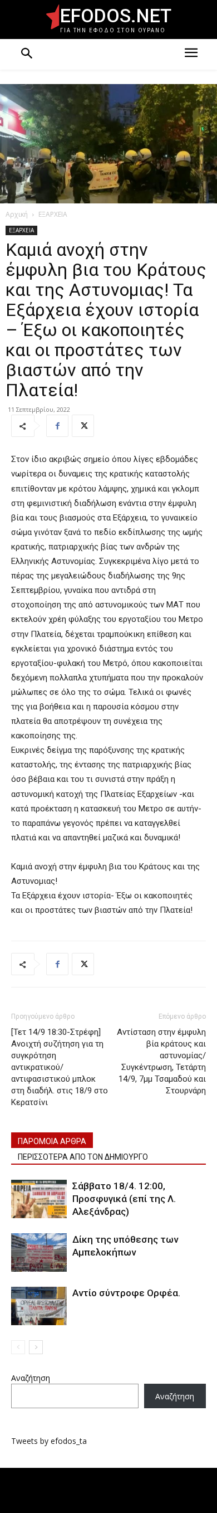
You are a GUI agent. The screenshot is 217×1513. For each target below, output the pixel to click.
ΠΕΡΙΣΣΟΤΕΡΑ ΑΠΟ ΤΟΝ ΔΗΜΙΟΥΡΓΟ (83, 1156)
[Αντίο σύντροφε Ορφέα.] (39, 1306)
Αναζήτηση (30, 1378)
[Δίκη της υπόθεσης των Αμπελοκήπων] (39, 1252)
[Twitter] (83, 426)
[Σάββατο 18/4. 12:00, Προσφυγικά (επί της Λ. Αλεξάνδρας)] (39, 1199)
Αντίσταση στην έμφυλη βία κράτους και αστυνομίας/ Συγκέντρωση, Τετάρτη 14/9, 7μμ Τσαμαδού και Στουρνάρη (161, 1061)
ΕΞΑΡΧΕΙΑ (52, 214)
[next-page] (36, 1347)
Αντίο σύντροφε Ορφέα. (126, 1292)
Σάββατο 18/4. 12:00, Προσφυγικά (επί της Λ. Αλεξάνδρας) (124, 1198)
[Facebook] (57, 426)
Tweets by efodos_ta (49, 1441)
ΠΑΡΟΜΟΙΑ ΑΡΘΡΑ (52, 1141)
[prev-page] (18, 1347)
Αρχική (17, 214)
